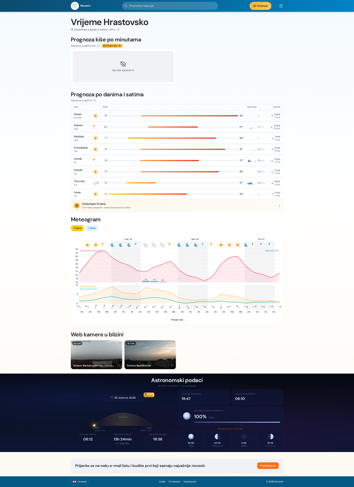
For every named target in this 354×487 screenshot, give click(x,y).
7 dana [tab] (92, 228)
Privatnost (174, 481)
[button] (279, 6)
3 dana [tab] (77, 228)
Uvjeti (162, 481)
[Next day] (148, 397)
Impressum (190, 481)
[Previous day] (97, 397)
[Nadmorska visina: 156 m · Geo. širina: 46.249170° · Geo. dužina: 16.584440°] (118, 29)
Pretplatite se (268, 465)
